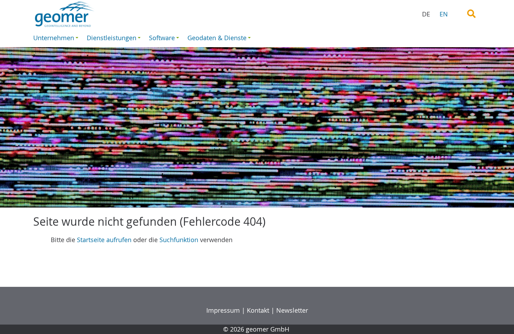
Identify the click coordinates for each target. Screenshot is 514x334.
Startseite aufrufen (104, 239)
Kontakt (258, 310)
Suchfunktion (178, 239)
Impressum (223, 310)
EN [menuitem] (444, 14)
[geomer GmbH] (101, 14)
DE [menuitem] (426, 14)
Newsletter (292, 310)
